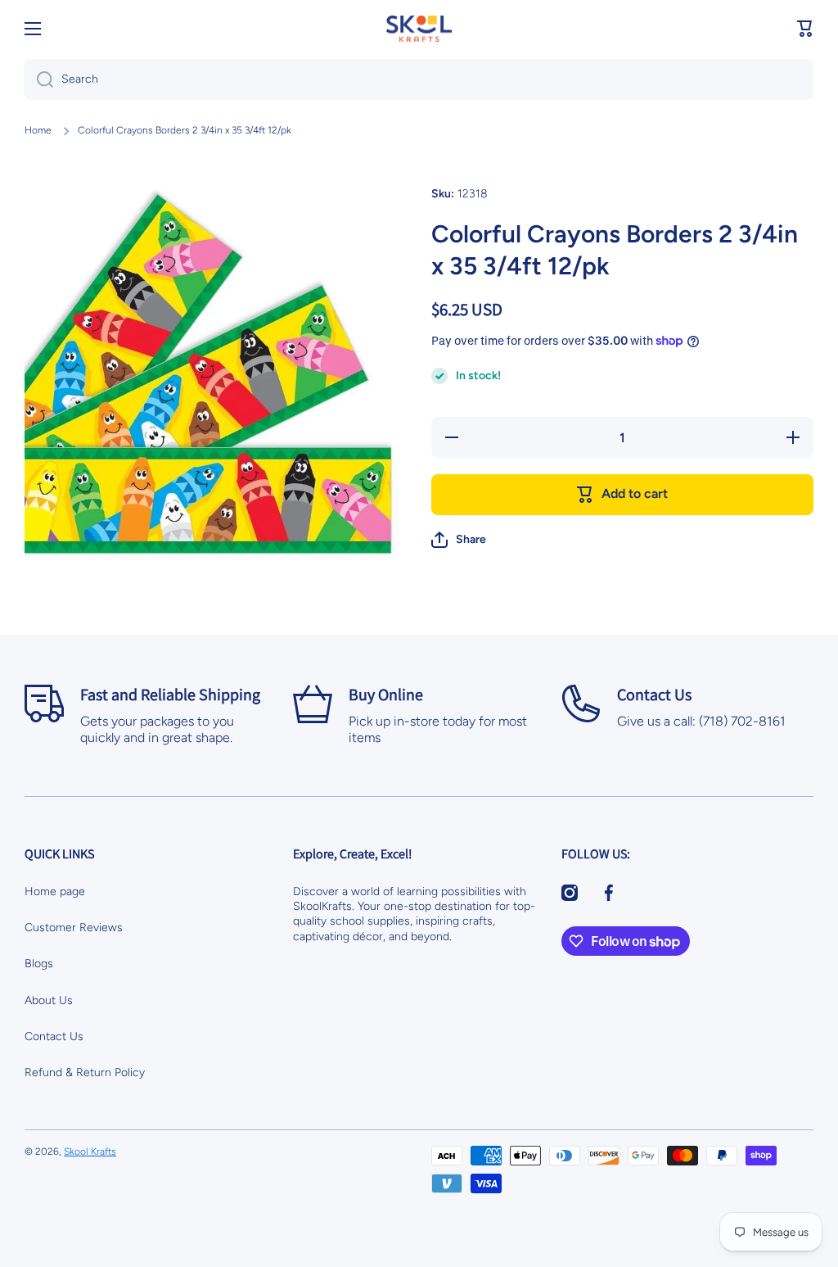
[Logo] (419, 29)
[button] (805, 28)
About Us (49, 1000)
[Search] (39, 79)
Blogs (39, 964)
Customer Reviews (74, 927)
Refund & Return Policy (85, 1072)
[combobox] (419, 79)
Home (38, 130)
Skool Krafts (90, 1151)
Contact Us (54, 1036)
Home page (55, 891)
